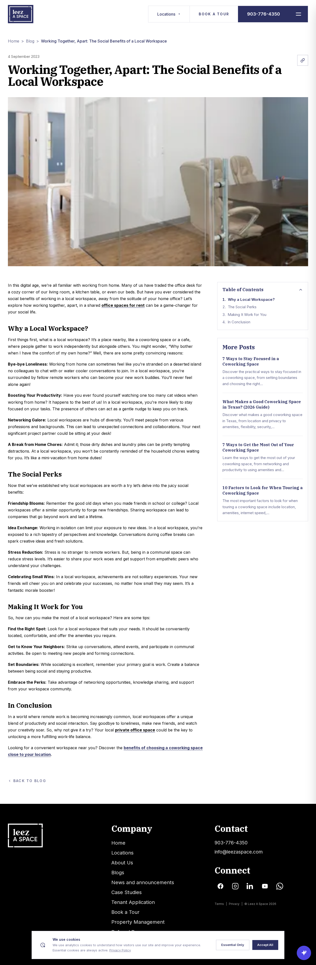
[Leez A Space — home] (20, 14)
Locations (166, 14)
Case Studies (126, 892)
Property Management (138, 922)
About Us (122, 863)
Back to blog (29, 781)
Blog (30, 41)
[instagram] (235, 886)
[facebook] (220, 886)
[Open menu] (298, 14)
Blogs (117, 873)
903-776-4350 (263, 14)
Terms (219, 904)
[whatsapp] (280, 886)
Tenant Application (133, 902)
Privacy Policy (120, 950)
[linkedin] (250, 886)
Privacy (234, 904)
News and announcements (142, 882)
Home (13, 41)
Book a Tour (214, 14)
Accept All (265, 945)
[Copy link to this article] (302, 60)
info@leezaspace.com (239, 852)
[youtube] (265, 886)
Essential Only (232, 945)
